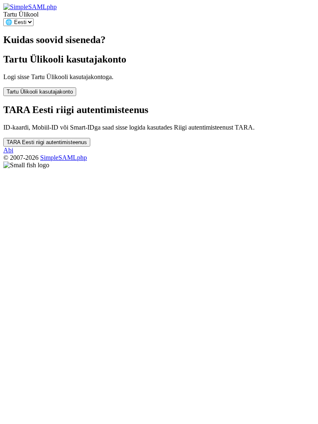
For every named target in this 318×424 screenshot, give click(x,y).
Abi (8, 150)
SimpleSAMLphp (63, 157)
